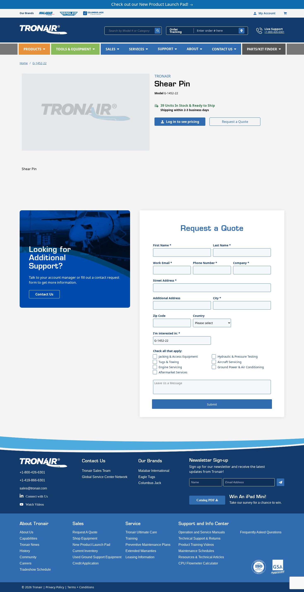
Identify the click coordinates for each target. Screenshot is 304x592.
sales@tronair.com (33, 488)
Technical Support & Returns (199, 538)
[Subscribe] (280, 482)
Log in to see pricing (182, 121)
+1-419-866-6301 (32, 480)
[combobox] (133, 31)
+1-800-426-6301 (274, 32)
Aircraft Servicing (230, 362)
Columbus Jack (149, 483)
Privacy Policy (55, 587)
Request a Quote (235, 121)
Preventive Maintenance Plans (148, 544)
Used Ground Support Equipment (97, 557)
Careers (25, 563)
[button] (34, 49)
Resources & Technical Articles (201, 557)
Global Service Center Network (104, 477)
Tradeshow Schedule (35, 569)
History (25, 551)
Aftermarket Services (173, 372)
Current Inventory (85, 551)
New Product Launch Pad (91, 544)
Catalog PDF (205, 500)
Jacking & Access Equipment (178, 356)
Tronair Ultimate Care (141, 532)
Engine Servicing (170, 367)
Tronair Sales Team (96, 470)
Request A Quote (85, 532)
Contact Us (44, 294)
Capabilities (28, 538)
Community (28, 557)
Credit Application (86, 563)
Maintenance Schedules (196, 551)
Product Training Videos (196, 544)
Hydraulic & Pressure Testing (238, 356)
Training (132, 538)
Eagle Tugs (146, 477)
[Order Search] (241, 31)
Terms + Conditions (80, 587)
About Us (26, 532)
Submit (212, 404)
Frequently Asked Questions (260, 532)
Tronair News (29, 544)
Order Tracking (176, 30)
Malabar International (153, 470)
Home (24, 63)
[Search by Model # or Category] (157, 31)
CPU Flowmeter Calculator (198, 563)
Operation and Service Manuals (201, 532)
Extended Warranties (141, 551)
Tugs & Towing (169, 362)
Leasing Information (140, 557)
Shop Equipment (85, 538)
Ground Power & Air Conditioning (241, 367)
